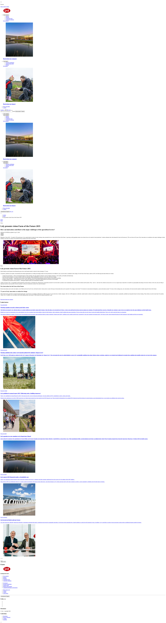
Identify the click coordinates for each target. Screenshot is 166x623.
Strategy (7, 116)
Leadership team (9, 118)
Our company (6, 14)
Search (14, 111)
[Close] (12, 110)
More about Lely (6, 589)
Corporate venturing (10, 119)
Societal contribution (10, 164)
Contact (2, 110)
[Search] (4, 110)
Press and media (6, 208)
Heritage (7, 117)
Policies (7, 166)
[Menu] (11, 110)
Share (2, 233)
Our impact (6, 61)
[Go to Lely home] (83, 10)
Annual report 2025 (10, 165)
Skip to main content (5, 6)
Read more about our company (7, 299)
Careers (4, 209)
